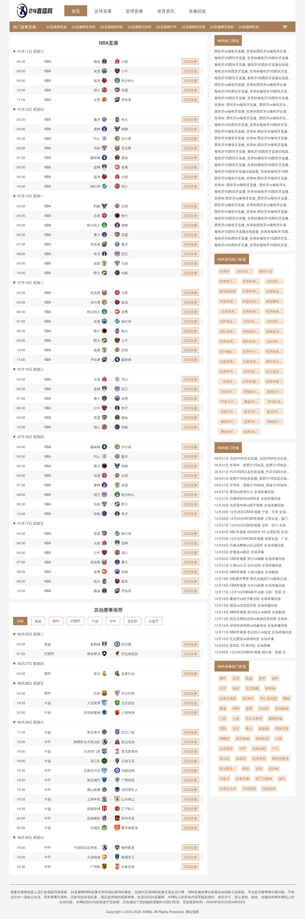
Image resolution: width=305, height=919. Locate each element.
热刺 (236, 688)
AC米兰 (248, 698)
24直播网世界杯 (84, 26)
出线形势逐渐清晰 (227, 362)
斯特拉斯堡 (280, 758)
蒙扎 (282, 778)
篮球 (249, 708)
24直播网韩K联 (111, 26)
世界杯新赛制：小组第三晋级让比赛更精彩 (274, 352)
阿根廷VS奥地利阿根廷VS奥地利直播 (251, 392)
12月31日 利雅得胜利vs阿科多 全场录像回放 (247, 498)
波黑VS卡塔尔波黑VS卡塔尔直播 (251, 432)
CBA (222, 728)
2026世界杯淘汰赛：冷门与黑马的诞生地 (251, 372)
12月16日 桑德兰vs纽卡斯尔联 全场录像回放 (247, 598)
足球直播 (103, 11)
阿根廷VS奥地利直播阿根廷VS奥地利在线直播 (274, 422)
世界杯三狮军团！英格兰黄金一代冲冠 (227, 281)
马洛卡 (224, 778)
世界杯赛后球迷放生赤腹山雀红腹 (274, 312)
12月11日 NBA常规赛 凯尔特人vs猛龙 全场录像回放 (253, 632)
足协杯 (274, 768)
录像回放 (197, 11)
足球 (236, 678)
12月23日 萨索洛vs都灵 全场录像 (239, 551)
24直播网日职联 (140, 26)
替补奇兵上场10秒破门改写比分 (274, 362)
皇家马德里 (227, 698)
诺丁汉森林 (264, 778)
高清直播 (190, 61)
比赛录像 (242, 778)
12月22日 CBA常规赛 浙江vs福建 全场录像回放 (249, 558)
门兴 (222, 718)
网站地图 (192, 911)
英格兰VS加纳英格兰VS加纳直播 (274, 392)
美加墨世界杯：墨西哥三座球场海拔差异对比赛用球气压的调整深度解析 (274, 302)
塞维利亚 (262, 738)
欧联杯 (270, 688)
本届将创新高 (274, 291)
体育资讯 (165, 11)
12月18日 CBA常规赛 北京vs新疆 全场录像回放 (249, 585)
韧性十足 (265, 271)
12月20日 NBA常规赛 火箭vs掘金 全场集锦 (246, 571)
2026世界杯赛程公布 (251, 322)
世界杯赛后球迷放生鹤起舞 (251, 382)
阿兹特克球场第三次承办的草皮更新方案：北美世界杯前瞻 (251, 302)
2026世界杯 (244, 271)
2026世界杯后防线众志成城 (274, 322)
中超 (95, 621)
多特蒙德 (282, 708)
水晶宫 (264, 708)
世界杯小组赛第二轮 (251, 352)
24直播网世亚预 (193, 26)
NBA (47, 61)
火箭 (236, 718)
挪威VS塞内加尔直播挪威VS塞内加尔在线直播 (251, 402)
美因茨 (241, 758)
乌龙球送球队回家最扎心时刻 (251, 362)
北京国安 (226, 748)
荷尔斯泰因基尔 (227, 769)
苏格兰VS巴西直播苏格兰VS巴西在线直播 (227, 412)
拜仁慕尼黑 (268, 698)
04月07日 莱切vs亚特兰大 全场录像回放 (244, 491)
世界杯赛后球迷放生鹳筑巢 (274, 382)
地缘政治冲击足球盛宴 (274, 332)
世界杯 (224, 271)
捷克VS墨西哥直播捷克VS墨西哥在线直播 (251, 412)
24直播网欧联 (249, 26)
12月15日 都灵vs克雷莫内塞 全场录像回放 (245, 605)
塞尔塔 (224, 758)
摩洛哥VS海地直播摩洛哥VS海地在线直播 (227, 432)
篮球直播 (134, 11)
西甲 (56, 621)
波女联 (132, 621)
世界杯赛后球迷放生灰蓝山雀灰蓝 (251, 312)
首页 (75, 11)
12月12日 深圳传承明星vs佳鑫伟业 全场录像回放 (250, 625)
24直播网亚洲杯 (222, 26)
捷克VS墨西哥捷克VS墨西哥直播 (274, 412)
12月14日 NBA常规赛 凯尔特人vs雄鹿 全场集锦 (249, 611)
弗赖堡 (224, 738)
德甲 (275, 678)
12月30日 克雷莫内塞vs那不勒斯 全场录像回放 (249, 505)
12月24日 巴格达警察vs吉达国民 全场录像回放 (249, 545)
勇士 (249, 728)
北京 (236, 728)
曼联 (286, 698)
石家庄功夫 (227, 788)
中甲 (113, 621)
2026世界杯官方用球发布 (274, 342)
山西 (278, 738)
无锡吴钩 (269, 788)
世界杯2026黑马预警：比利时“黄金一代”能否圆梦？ (227, 382)
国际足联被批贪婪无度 (251, 342)
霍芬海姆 (242, 738)
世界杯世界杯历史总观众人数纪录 (251, 291)
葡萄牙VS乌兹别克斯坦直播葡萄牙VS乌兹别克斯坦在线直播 (227, 422)
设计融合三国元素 (227, 352)
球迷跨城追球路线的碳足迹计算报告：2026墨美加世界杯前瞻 (227, 302)
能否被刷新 (227, 291)
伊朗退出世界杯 (251, 332)
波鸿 (259, 768)
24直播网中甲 (166, 26)
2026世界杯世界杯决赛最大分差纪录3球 (274, 281)
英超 (38, 621)
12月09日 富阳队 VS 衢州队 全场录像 (242, 645)
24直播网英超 (56, 26)
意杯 (246, 768)
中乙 (275, 748)
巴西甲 (76, 621)
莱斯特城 (275, 718)
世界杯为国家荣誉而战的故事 (227, 372)
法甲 (222, 688)
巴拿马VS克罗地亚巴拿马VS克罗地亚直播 (227, 402)
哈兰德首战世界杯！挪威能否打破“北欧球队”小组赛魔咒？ (274, 372)
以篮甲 (154, 621)
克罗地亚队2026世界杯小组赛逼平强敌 (227, 322)
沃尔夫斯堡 (254, 718)
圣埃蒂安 (259, 758)
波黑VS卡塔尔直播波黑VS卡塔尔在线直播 (251, 422)
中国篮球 (249, 788)
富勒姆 (264, 728)
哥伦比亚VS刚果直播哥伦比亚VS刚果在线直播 (274, 402)
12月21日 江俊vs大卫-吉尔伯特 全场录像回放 (248, 565)
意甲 (262, 678)
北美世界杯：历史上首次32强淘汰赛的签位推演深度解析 (227, 312)
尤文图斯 (252, 688)
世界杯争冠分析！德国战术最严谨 (251, 281)
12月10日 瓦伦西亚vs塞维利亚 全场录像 (244, 638)
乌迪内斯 (259, 748)
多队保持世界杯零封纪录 (227, 332)
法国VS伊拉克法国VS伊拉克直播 (228, 392)
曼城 (222, 708)
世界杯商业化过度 (227, 342)
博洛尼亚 (282, 728)
